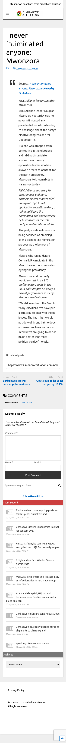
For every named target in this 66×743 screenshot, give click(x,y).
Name (9, 462)
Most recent (11, 502)
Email (37, 462)
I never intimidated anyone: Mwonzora (36, 88)
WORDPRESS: (11, 403)
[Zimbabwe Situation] (28, 16)
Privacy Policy (16, 690)
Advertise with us (33, 496)
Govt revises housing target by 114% (49, 382)
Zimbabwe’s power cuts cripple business (16, 382)
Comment (11, 433)
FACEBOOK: (27, 403)
